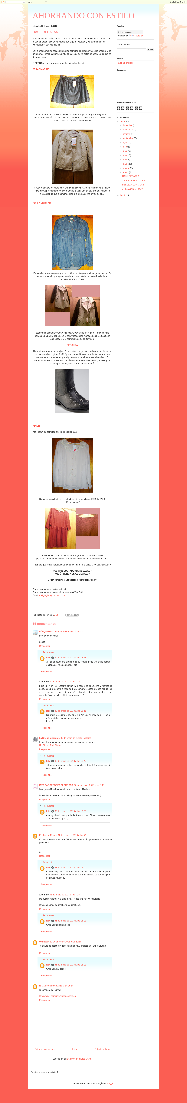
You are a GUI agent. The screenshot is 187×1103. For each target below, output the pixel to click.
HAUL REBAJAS (130, 176)
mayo (126, 155)
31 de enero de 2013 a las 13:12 (70, 921)
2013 (123, 121)
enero (126, 172)
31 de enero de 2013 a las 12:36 (65, 942)
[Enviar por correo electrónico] (66, 615)
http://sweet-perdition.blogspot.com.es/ (57, 996)
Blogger (110, 1083)
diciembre (128, 125)
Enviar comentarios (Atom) (79, 1059)
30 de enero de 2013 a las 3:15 (65, 681)
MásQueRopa (46, 631)
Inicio (74, 1049)
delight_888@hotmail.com (52, 595)
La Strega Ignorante (49, 738)
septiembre (128, 138)
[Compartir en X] (72, 615)
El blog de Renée (48, 835)
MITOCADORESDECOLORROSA (56, 785)
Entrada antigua (102, 1049)
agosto (126, 142)
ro (40, 986)
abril (125, 159)
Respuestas (48, 652)
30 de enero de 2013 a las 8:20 (76, 738)
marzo (126, 164)
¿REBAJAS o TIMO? (132, 189)
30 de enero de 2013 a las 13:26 (70, 811)
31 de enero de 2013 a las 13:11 (70, 867)
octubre (126, 134)
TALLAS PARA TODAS (133, 180)
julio (125, 147)
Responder (44, 646)
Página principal (125, 63)
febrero (126, 168)
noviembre (128, 129)
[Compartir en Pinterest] (77, 615)
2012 (123, 195)
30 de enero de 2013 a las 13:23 (70, 658)
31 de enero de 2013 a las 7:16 (65, 895)
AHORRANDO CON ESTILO (83, 15)
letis (48, 658)
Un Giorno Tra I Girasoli (50, 745)
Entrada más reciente (45, 1049)
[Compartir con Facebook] (74, 615)
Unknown (44, 942)
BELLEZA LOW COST (133, 185)
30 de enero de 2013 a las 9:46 (89, 785)
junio (125, 151)
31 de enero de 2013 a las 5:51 (73, 835)
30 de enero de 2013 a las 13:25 (70, 761)
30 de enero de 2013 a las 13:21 (70, 711)
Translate (138, 36)
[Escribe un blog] (69, 615)
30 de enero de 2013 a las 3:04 (69, 631)
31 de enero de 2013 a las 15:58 (58, 986)
